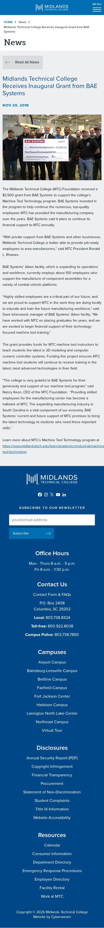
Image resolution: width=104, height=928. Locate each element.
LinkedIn (64, 495)
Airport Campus (52, 662)
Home (8, 22)
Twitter (52, 495)
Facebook (40, 495)
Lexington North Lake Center (52, 713)
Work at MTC (52, 896)
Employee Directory (52, 879)
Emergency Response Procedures (52, 870)
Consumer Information (52, 853)
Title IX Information (52, 809)
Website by (52, 917)
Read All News (27, 62)
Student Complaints (52, 800)
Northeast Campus (52, 721)
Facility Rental (52, 887)
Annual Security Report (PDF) (52, 758)
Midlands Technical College (52, 7)
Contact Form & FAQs (52, 594)
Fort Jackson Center (52, 696)
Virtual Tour (52, 730)
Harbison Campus (52, 704)
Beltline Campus (52, 679)
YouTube (58, 495)
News (23, 22)
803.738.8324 (58, 617)
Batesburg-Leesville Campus (52, 670)
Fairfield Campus (52, 687)
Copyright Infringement (52, 766)
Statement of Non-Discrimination (52, 792)
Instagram (46, 495)
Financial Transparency (52, 775)
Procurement (52, 783)
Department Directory (52, 862)
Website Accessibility (52, 817)
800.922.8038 (60, 626)
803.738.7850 (67, 634)
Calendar (52, 845)
